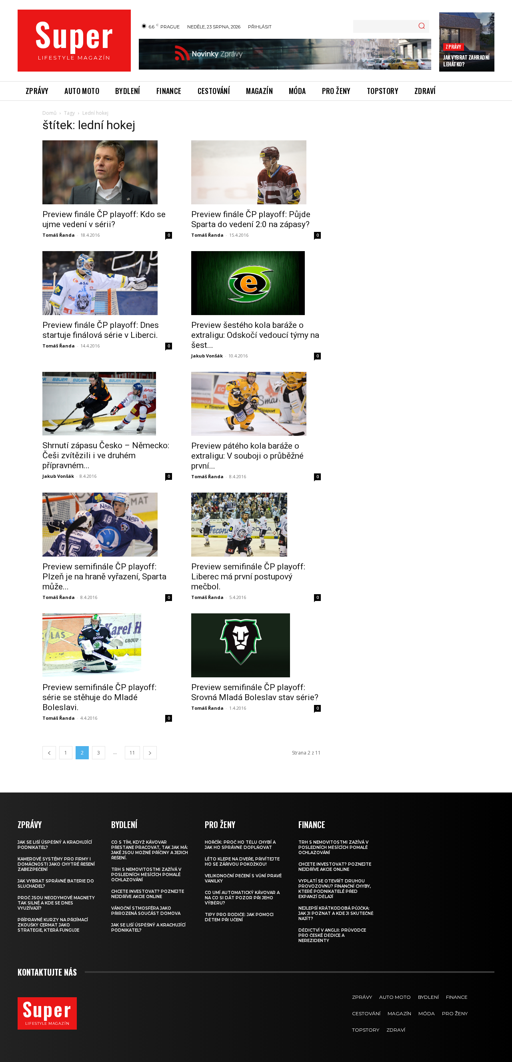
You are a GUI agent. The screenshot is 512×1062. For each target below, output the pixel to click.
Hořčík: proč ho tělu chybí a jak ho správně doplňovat (240, 845)
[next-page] (150, 752)
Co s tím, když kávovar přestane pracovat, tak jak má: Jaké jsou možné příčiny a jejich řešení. (149, 850)
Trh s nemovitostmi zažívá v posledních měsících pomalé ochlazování (146, 874)
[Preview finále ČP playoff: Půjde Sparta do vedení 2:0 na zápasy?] (256, 172)
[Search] (421, 26)
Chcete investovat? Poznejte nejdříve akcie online (147, 894)
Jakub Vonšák (207, 356)
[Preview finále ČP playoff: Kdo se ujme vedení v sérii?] (107, 172)
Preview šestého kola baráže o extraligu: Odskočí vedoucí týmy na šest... (255, 335)
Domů (49, 113)
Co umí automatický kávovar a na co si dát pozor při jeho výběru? (242, 898)
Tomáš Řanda (58, 235)
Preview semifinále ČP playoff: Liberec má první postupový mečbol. (248, 576)
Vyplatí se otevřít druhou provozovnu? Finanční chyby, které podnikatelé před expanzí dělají (334, 888)
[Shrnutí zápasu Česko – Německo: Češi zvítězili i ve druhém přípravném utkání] (107, 404)
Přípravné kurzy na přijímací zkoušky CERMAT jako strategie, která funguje (53, 925)
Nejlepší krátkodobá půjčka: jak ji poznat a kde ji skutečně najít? (336, 913)
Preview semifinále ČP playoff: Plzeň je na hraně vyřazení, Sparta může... (104, 576)
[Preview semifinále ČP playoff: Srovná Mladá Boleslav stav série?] (256, 645)
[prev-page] (49, 752)
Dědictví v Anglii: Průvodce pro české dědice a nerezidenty (332, 935)
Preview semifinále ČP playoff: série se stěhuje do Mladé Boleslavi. (99, 697)
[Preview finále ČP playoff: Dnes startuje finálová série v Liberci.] (107, 283)
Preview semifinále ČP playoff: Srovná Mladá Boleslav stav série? (254, 692)
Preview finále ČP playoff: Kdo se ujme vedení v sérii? (104, 219)
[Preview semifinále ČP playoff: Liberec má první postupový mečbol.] (256, 525)
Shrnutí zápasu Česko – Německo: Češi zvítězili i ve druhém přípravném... (105, 455)
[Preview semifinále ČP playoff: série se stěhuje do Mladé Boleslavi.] (107, 645)
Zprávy (453, 46)
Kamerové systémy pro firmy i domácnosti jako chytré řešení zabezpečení (56, 864)
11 (132, 752)
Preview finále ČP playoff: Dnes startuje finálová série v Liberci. (100, 330)
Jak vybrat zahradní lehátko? (466, 60)
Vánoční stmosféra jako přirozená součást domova (145, 911)
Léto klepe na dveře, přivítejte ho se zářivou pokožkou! (242, 861)
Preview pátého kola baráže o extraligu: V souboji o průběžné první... (247, 456)
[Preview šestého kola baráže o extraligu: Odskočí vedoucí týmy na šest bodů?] (256, 283)
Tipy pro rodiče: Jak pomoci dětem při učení (239, 917)
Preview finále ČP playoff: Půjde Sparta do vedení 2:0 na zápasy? (250, 219)
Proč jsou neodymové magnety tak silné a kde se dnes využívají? (56, 903)
